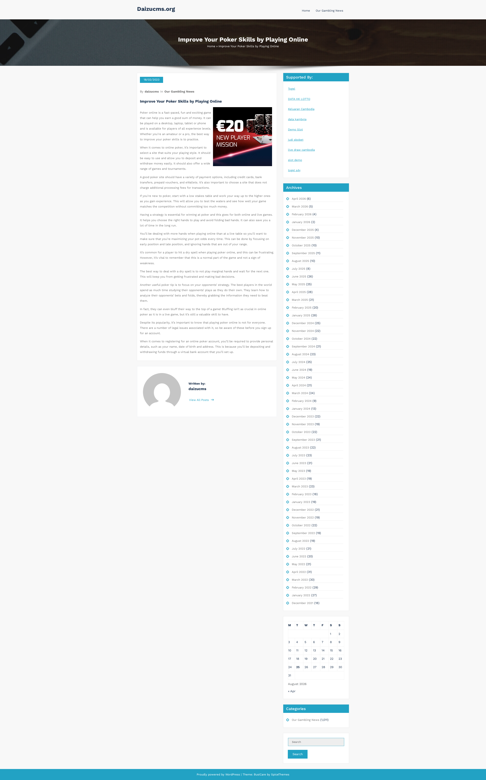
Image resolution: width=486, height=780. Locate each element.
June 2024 (299, 370)
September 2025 (303, 253)
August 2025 (300, 261)
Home (306, 10)
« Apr (292, 691)
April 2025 (299, 292)
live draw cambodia (301, 150)
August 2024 (300, 354)
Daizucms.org (156, 8)
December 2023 (303, 416)
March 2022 (300, 579)
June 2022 (299, 556)
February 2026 (302, 214)
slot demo (295, 160)
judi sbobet (295, 139)
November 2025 (303, 237)
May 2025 (298, 284)
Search (298, 754)
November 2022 (303, 517)
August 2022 (300, 541)
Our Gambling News (329, 10)
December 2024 (303, 323)
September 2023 (303, 439)
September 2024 (303, 346)
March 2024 (300, 393)
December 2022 (303, 509)
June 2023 (299, 463)
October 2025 (301, 245)
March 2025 (300, 300)
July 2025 (298, 268)
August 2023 (300, 447)
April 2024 (299, 385)
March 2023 (300, 486)
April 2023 (299, 478)
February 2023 (302, 494)
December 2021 (302, 603)
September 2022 (303, 533)
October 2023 (301, 432)
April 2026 (299, 198)
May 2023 (298, 471)
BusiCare (260, 774)
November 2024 (303, 331)
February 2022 (302, 587)
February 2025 (302, 307)
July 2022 (298, 548)
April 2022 (299, 572)
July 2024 (298, 362)
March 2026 (300, 206)
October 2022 (301, 525)
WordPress (232, 774)
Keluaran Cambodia (301, 109)
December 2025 (303, 230)
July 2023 (298, 455)
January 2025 (301, 315)
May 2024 (298, 377)
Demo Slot (295, 129)
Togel (291, 88)
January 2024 (301, 408)
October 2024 (301, 338)
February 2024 (302, 401)
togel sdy (294, 170)
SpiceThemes (279, 774)
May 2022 (298, 564)
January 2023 (301, 502)
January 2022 (301, 595)
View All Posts (199, 400)
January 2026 (301, 222)
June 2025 (299, 276)
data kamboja (297, 119)
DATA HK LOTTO (299, 99)
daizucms (152, 91)
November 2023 (303, 424)
